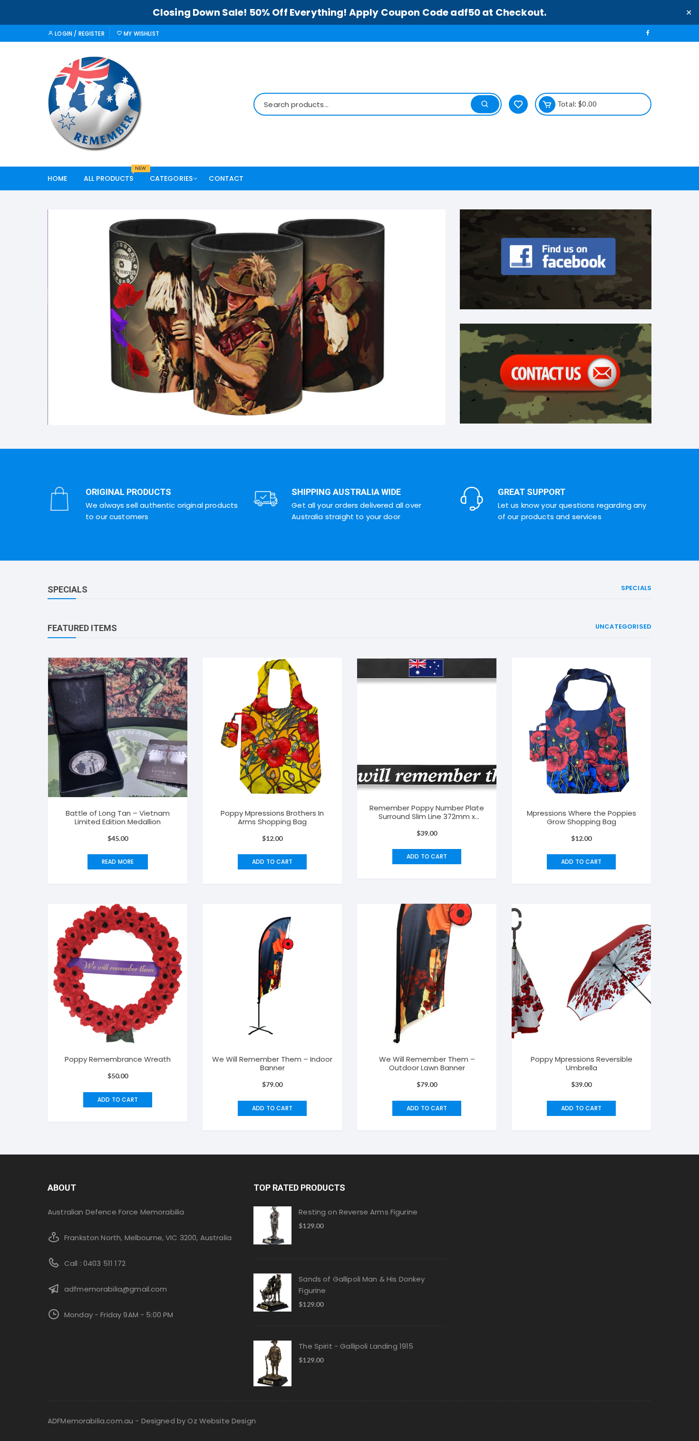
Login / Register (79, 34)
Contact (226, 178)
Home (58, 178)
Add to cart (272, 862)
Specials (636, 588)
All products (112, 175)
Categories (171, 178)
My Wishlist (140, 34)
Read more (118, 862)
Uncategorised (623, 626)
